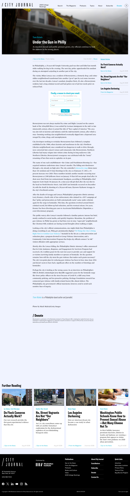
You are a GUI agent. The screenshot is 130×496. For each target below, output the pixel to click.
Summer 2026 (89, 445)
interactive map (82, 168)
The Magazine (71, 6)
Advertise (118, 463)
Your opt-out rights (123, 491)
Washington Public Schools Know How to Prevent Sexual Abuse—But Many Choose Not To (113, 419)
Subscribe (109, 6)
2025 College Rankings (44, 6)
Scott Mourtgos (15, 409)
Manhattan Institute (121, 465)
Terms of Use (119, 470)
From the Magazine (75, 446)
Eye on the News (10, 446)
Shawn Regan (72, 409)
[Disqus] (65, 352)
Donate (119, 6)
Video (67, 473)
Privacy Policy (75, 114)
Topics (92, 6)
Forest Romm (104, 409)
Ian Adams (7, 409)
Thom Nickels (37, 37)
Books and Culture (71, 470)
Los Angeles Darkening (110, 88)
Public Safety (50, 59)
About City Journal (97, 459)
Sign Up (65, 111)
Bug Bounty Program (121, 473)
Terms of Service (65, 115)
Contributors (95, 463)
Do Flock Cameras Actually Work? (112, 66)
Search (60, 6)
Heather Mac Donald (42, 409)
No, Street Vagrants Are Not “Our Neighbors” (114, 78)
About (100, 6)
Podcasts (83, 6)
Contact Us (95, 477)
